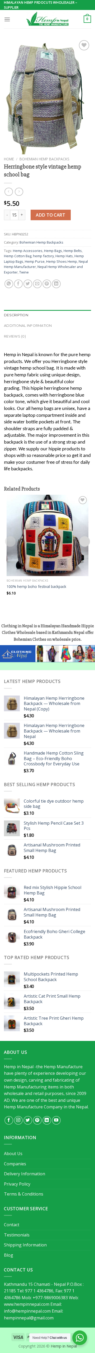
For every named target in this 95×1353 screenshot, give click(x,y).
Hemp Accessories (27, 250)
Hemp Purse (35, 261)
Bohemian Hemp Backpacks (44, 158)
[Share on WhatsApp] (8, 284)
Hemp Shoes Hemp (61, 261)
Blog (8, 1255)
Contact (11, 1225)
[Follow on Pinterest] (37, 1120)
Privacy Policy (17, 1184)
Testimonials (17, 1235)
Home (9, 158)
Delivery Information (24, 1174)
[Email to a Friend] (37, 284)
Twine (24, 272)
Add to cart (50, 215)
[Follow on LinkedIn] (46, 1120)
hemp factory (43, 256)
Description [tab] (16, 315)
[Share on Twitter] (27, 284)
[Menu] (7, 19)
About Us (13, 1153)
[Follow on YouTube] (56, 1120)
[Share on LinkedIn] (56, 284)
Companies (15, 1164)
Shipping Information (25, 1245)
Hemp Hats (64, 256)
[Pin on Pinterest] (46, 284)
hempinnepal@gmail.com (29, 1318)
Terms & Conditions (23, 1194)
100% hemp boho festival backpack (36, 586)
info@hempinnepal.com (27, 1311)
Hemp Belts (73, 250)
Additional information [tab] (28, 326)
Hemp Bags (53, 250)
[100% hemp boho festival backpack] (47, 535)
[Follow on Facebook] (8, 1120)
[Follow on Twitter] (27, 1120)
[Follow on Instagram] (18, 1120)
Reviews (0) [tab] (15, 336)
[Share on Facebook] (18, 284)
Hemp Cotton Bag (17, 256)
